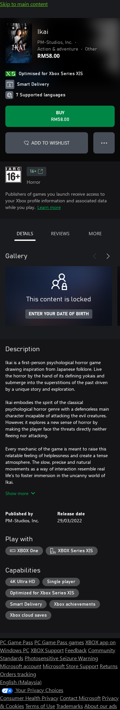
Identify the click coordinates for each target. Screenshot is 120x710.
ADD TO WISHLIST (50, 143)
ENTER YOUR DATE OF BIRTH (59, 314)
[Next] (108, 256)
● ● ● (104, 143)
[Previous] (94, 256)
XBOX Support (47, 650)
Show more (16, 493)
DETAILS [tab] (25, 233)
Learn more (49, 207)
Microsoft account (20, 665)
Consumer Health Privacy (29, 697)
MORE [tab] (95, 233)
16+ (33, 171)
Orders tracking (18, 673)
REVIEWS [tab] (60, 233)
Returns (109, 665)
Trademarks (69, 705)
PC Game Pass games (59, 642)
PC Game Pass (16, 642)
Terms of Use (40, 705)
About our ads (100, 705)
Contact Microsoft (80, 697)
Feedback (76, 650)
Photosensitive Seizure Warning (61, 658)
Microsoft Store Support (70, 665)
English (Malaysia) (21, 681)
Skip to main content (24, 3)
